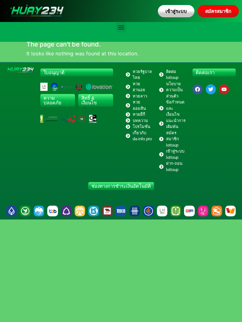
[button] (121, 27)
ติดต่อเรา (205, 72)
